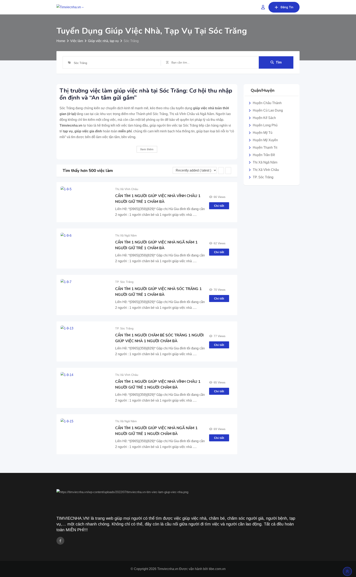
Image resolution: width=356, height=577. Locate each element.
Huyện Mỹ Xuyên (265, 140)
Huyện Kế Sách (264, 118)
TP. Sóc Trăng (124, 281)
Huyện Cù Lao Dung (268, 110)
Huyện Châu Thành (267, 103)
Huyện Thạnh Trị (265, 147)
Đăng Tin (287, 7)
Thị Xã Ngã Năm (126, 235)
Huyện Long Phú (265, 125)
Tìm (279, 62)
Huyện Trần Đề (264, 155)
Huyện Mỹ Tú (262, 132)
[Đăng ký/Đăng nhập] (263, 7)
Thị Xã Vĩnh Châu (126, 189)
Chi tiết (219, 205)
